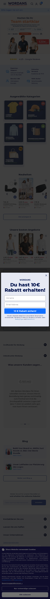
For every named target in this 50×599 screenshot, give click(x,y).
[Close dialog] (46, 275)
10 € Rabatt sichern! (25, 311)
